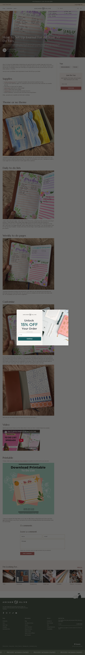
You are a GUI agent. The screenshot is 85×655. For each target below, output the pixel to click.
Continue (29, 339)
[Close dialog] (67, 311)
